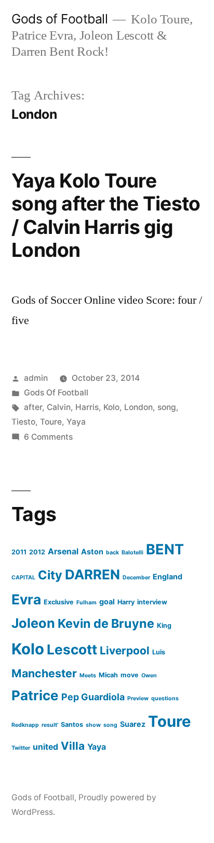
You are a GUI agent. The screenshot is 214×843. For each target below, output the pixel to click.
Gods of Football (59, 19)
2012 (37, 552)
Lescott (72, 649)
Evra (26, 599)
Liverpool (125, 650)
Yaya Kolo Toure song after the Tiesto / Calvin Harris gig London (105, 215)
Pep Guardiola (93, 696)
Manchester (44, 673)
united (45, 747)
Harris (87, 407)
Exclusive (59, 602)
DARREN (92, 574)
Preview (138, 698)
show (93, 725)
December (136, 577)
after (33, 407)
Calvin (59, 407)
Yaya (76, 422)
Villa (73, 745)
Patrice (35, 695)
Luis (158, 652)
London (138, 407)
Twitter (20, 748)
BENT (165, 549)
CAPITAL (23, 577)
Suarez (132, 724)
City (50, 574)
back (112, 552)
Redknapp (25, 725)
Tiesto (23, 422)
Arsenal (63, 551)
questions (165, 698)
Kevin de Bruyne (106, 623)
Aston (92, 551)
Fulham (86, 602)
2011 (18, 552)
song (166, 407)
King (164, 625)
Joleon (33, 623)
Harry (126, 602)
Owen (149, 675)
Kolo (111, 407)
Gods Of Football (56, 393)
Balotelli (132, 552)
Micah (108, 675)
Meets (87, 675)
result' (50, 725)
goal (107, 601)
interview (152, 602)
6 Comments (48, 437)
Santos (72, 724)
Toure (51, 422)
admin (36, 378)
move (130, 675)
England (167, 576)
